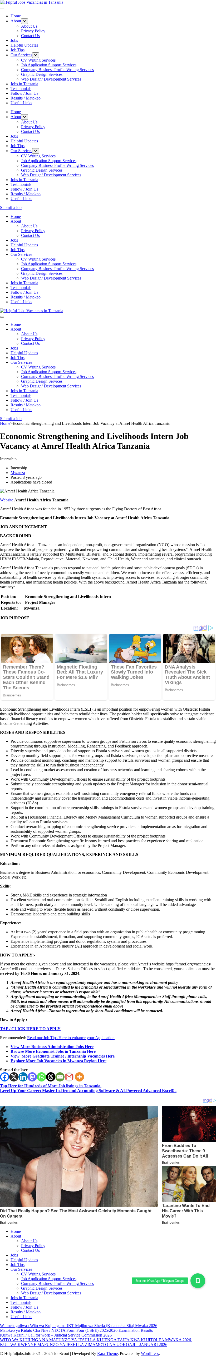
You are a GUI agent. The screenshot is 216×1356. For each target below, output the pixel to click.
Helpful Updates (24, 45)
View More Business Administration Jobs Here (52, 1046)
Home (16, 16)
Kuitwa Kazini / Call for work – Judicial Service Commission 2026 (56, 1335)
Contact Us (30, 35)
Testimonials (21, 88)
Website (6, 500)
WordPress (150, 1353)
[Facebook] (4, 1076)
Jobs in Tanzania (24, 84)
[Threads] (50, 1076)
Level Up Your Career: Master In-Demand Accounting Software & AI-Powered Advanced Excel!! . (88, 1090)
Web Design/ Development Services (51, 79)
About (16, 21)
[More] (79, 1076)
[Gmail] (69, 1076)
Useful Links (21, 103)
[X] (13, 1076)
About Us (29, 26)
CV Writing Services (38, 60)
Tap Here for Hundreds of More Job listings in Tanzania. (50, 1086)
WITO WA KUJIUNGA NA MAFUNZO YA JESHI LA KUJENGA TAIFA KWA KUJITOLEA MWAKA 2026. (96, 1340)
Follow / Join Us (24, 93)
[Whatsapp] (41, 1076)
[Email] (60, 1076)
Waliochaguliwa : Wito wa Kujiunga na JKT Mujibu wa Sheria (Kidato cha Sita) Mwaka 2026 (78, 1325)
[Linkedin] (23, 1076)
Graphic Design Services (41, 74)
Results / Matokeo (26, 98)
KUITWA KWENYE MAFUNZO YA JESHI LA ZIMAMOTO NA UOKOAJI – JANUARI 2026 (83, 1344)
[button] (197, 1280)
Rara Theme (107, 1353)
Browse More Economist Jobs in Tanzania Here (53, 1051)
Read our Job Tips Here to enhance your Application (71, 1037)
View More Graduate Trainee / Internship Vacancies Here (63, 1056)
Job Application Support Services (48, 65)
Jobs (14, 40)
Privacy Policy (33, 31)
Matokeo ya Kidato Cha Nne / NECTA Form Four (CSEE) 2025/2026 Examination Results (76, 1330)
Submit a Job (11, 207)
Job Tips (17, 50)
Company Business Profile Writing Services (57, 69)
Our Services (21, 55)
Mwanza (18, 472)
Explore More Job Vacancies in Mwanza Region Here (58, 1061)
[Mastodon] (32, 1076)
